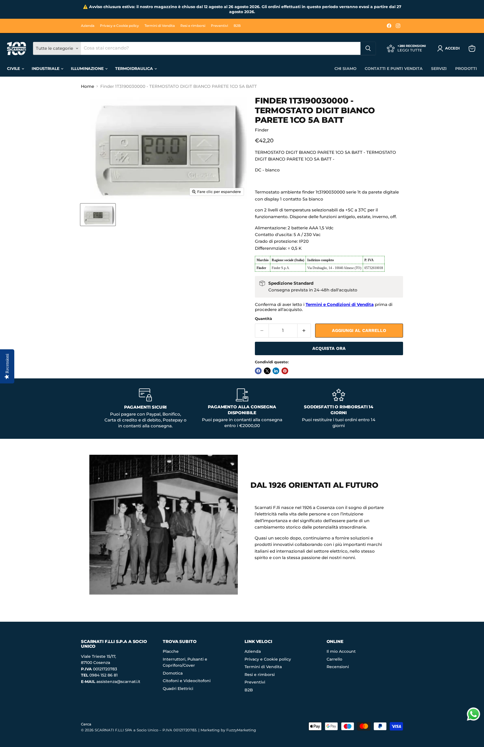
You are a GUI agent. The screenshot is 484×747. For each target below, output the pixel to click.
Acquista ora (329, 348)
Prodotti (466, 68)
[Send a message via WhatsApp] (473, 714)
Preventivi (219, 26)
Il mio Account (341, 651)
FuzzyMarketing (241, 730)
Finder (262, 130)
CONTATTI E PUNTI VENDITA (394, 68)
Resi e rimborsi (192, 26)
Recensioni (338, 666)
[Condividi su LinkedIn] (276, 370)
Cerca (86, 724)
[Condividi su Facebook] (258, 370)
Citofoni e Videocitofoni (187, 680)
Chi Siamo (345, 68)
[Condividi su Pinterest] (284, 370)
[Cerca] (368, 48)
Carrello (334, 659)
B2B (237, 26)
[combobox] (220, 48)
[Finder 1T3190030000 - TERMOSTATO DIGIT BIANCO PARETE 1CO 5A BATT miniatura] (97, 215)
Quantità (263, 319)
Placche (171, 651)
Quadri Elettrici (178, 688)
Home (87, 86)
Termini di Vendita (160, 26)
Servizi (439, 68)
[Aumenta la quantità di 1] (304, 331)
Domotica (173, 673)
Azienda (87, 26)
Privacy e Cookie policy (119, 26)
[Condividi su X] (267, 370)
